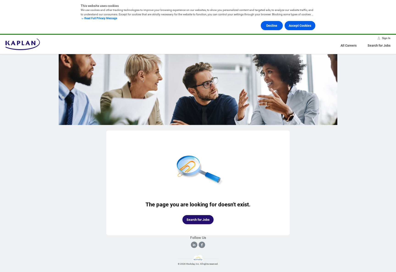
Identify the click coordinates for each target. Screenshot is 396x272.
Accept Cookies (300, 25)
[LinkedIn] (194, 245)
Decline (271, 25)
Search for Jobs (379, 45)
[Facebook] (202, 245)
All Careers (349, 45)
